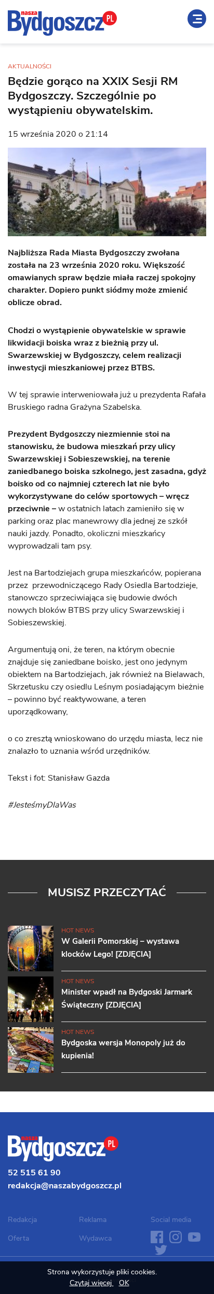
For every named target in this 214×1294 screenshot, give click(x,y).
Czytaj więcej (92, 1283)
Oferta (18, 1238)
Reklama (92, 1220)
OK (124, 1283)
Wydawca (95, 1238)
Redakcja (22, 1220)
